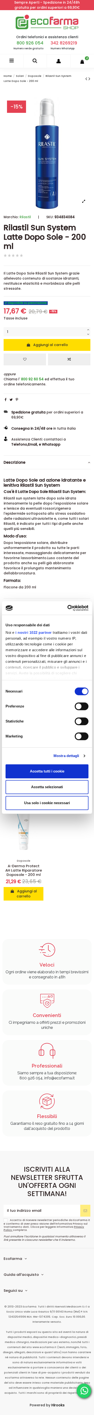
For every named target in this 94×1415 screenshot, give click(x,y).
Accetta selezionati (47, 787)
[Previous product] (86, 78)
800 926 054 (30, 43)
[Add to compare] (69, 359)
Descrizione (14, 462)
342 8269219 (64, 43)
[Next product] (89, 78)
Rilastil (25, 217)
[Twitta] (11, 399)
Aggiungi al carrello (50, 344)
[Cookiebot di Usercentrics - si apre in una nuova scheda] (67, 608)
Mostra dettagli (66, 756)
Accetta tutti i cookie (47, 771)
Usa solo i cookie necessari (47, 803)
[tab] (47, 462)
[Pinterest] (17, 399)
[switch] (81, 706)
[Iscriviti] (85, 1211)
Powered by (47, 1405)
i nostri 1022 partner (33, 632)
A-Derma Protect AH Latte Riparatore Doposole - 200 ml (23, 870)
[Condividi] (6, 399)
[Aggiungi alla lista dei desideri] (25, 359)
